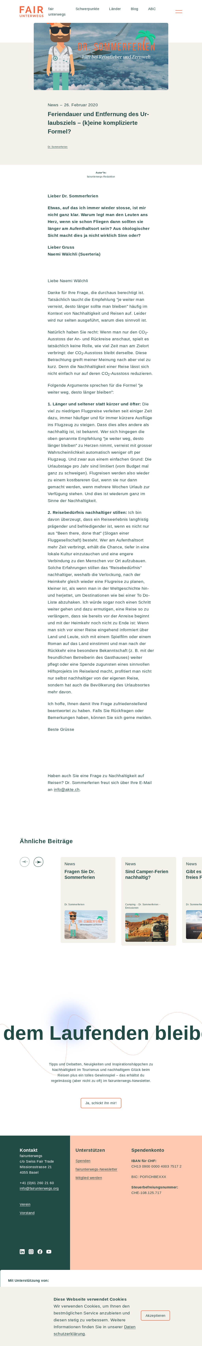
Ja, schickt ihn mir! (101, 1103)
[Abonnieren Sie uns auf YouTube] (48, 1251)
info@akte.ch (67, 789)
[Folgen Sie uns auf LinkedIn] (22, 1251)
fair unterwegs (57, 11)
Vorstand (27, 1213)
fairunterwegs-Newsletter (96, 1169)
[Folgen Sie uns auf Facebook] (39, 1251)
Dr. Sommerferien (58, 147)
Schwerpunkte (87, 9)
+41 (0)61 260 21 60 (37, 1183)
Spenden (83, 1161)
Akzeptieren (156, 1316)
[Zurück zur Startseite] (31, 11)
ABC (152, 9)
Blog (134, 9)
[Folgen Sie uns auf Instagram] (31, 1251)
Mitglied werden (89, 1178)
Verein (25, 1204)
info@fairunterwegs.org (39, 1188)
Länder (115, 9)
